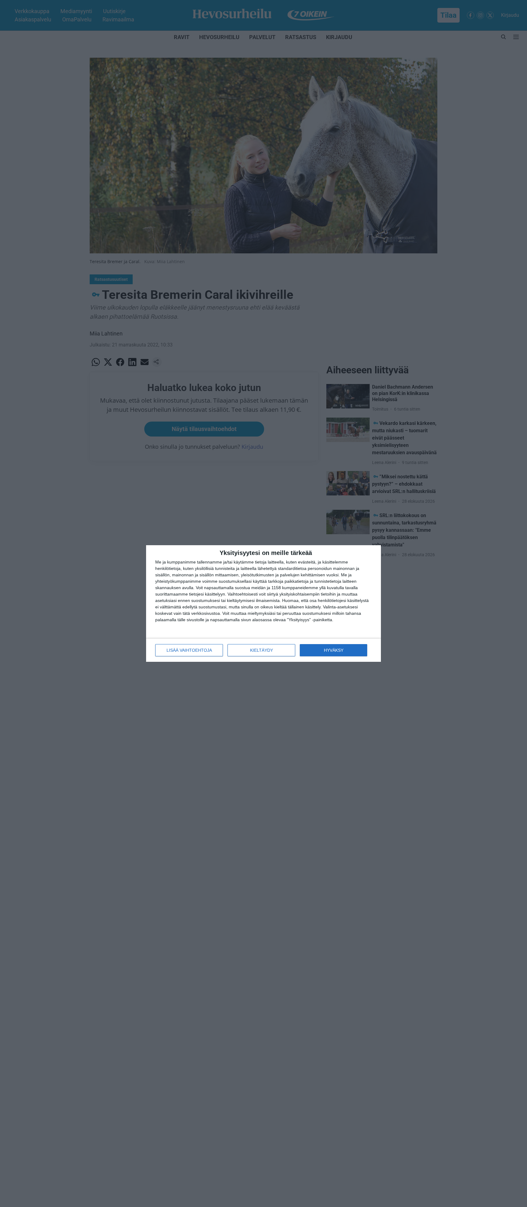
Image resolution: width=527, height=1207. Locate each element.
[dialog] (263, 603)
